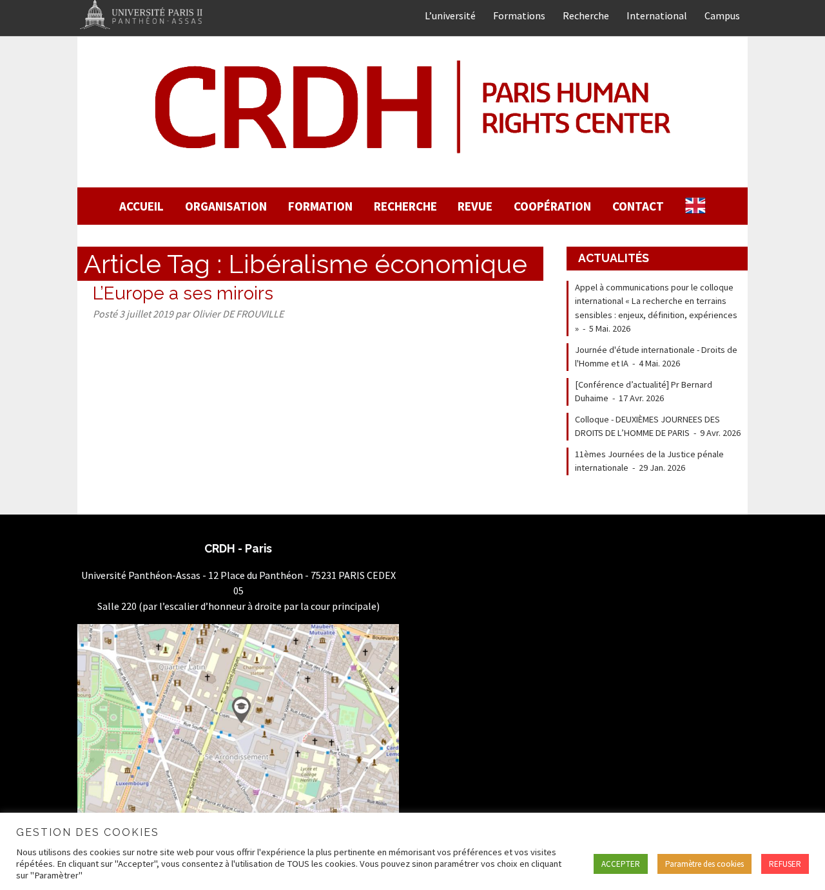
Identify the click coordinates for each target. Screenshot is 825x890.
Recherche (586, 15)
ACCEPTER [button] (620, 863)
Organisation (226, 206)
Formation (320, 206)
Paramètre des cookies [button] (704, 863)
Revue (475, 206)
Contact (638, 206)
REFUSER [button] (785, 863)
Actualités (613, 258)
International (656, 15)
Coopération (552, 206)
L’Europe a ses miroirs (183, 293)
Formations (519, 15)
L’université (450, 15)
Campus (722, 15)
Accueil (141, 206)
